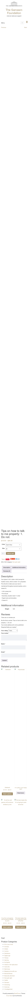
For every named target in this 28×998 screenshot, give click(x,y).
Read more (20, 793)
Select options (7, 794)
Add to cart (10, 553)
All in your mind (8, 944)
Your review (5, 633)
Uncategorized (8, 989)
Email (3, 652)
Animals (6, 947)
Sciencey (6, 987)
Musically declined (9, 976)
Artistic (6, 949)
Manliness (7, 969)
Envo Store (9, 996)
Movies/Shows (8, 973)
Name (3, 644)
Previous (3, 27)
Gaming (6, 960)
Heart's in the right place (11, 964)
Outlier (6, 980)
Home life (7, 967)
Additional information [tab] (19, 567)
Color (3, 544)
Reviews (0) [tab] (6, 571)
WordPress (17, 993)
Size (3, 548)
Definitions (7, 953)
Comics (6, 951)
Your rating (4, 630)
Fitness (6, 958)
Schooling (7, 985)
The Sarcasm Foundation (14, 11)
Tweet (3, 559)
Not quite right (16, 562)
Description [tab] (6, 567)
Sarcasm (6, 982)
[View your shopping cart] (25, 24)
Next (25, 27)
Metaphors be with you (10, 971)
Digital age (7, 955)
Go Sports (7, 962)
